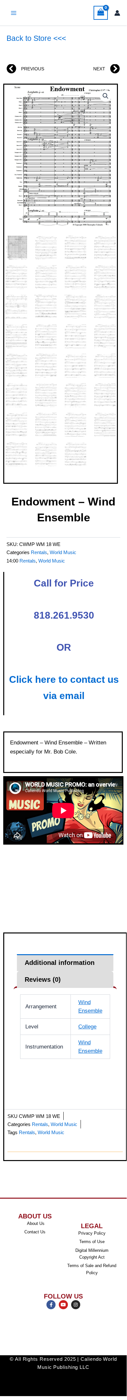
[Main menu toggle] (13, 13)
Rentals (39, 552)
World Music (63, 552)
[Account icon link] (117, 13)
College (87, 1027)
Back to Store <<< (36, 38)
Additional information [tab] (60, 962)
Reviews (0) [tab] (43, 979)
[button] (105, 96)
